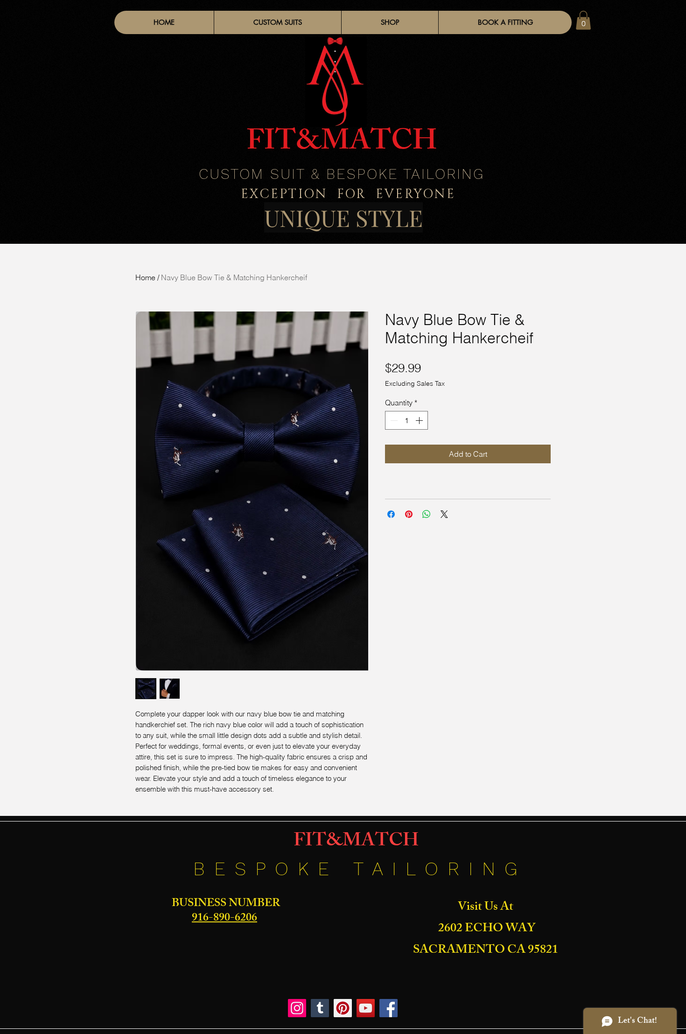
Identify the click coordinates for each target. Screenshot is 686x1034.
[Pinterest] (343, 1008)
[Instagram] (297, 1008)
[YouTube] (366, 1008)
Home (145, 277)
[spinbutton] (406, 420)
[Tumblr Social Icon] (320, 1008)
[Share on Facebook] (391, 514)
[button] (389, 22)
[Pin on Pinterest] (408, 514)
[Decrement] (392, 420)
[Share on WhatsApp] (426, 514)
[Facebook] (388, 1008)
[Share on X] (444, 514)
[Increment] (420, 420)
